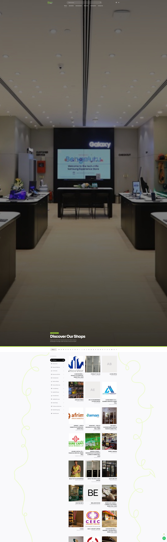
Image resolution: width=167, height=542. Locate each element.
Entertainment (79, 5)
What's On (86, 5)
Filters (53, 349)
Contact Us (100, 5)
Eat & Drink (71, 5)
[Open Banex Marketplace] (164, 534)
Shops (65, 5)
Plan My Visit (93, 5)
